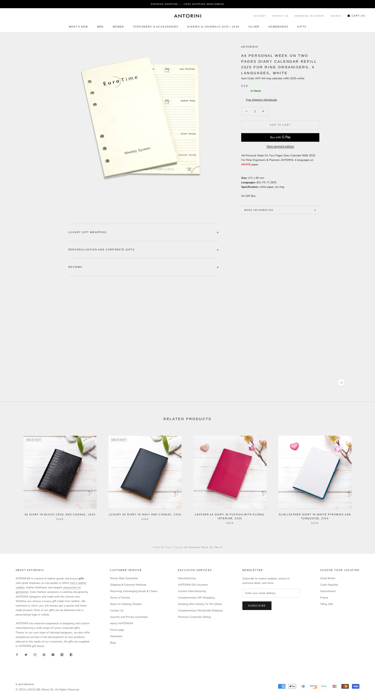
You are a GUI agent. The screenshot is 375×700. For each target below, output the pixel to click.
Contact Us (280, 16)
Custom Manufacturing (192, 591)
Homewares (278, 26)
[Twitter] (26, 654)
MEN (100, 26)
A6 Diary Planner (172, 547)
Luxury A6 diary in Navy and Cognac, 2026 (145, 514)
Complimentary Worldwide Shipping (200, 610)
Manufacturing (187, 578)
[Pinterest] (44, 654)
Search (336, 16)
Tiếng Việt (326, 604)
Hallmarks (116, 636)
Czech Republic (329, 585)
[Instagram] (35, 654)
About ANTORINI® (121, 623)
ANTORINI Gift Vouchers (193, 585)
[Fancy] (71, 654)
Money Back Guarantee (124, 578)
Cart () (358, 16)
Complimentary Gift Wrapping (196, 597)
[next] (362, 476)
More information (258, 210)
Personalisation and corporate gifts (101, 249)
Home (156, 547)
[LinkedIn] (62, 654)
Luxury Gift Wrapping (87, 232)
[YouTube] (53, 654)
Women (118, 26)
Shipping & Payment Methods (128, 585)
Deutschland (327, 591)
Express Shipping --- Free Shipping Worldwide (187, 4)
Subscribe (257, 605)
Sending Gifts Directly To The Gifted (200, 604)
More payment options (280, 146)
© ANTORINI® (25, 684)
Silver (253, 26)
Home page (117, 630)
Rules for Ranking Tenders (126, 604)
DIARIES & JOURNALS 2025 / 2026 (213, 26)
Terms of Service (120, 597)
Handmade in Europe (309, 16)
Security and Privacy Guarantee (129, 617)
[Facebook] (17, 654)
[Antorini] (187, 16)
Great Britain (327, 578)
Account (260, 16)
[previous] (12, 476)
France (324, 597)
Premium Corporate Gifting (194, 617)
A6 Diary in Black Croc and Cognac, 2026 (60, 514)
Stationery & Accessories (156, 26)
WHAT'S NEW (78, 26)
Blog (113, 643)
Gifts (301, 26)
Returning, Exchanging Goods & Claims (134, 591)
